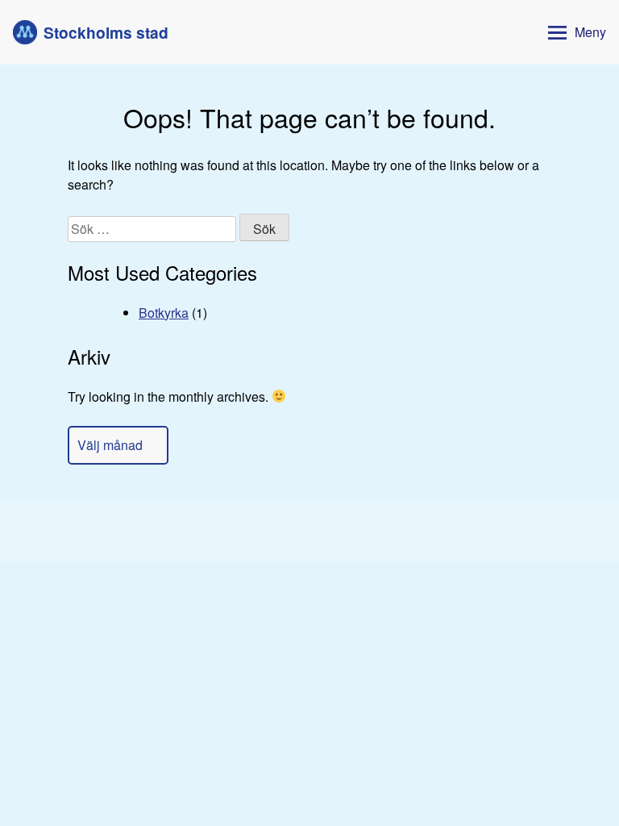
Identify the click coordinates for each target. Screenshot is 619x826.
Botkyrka (164, 312)
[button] (574, 32)
